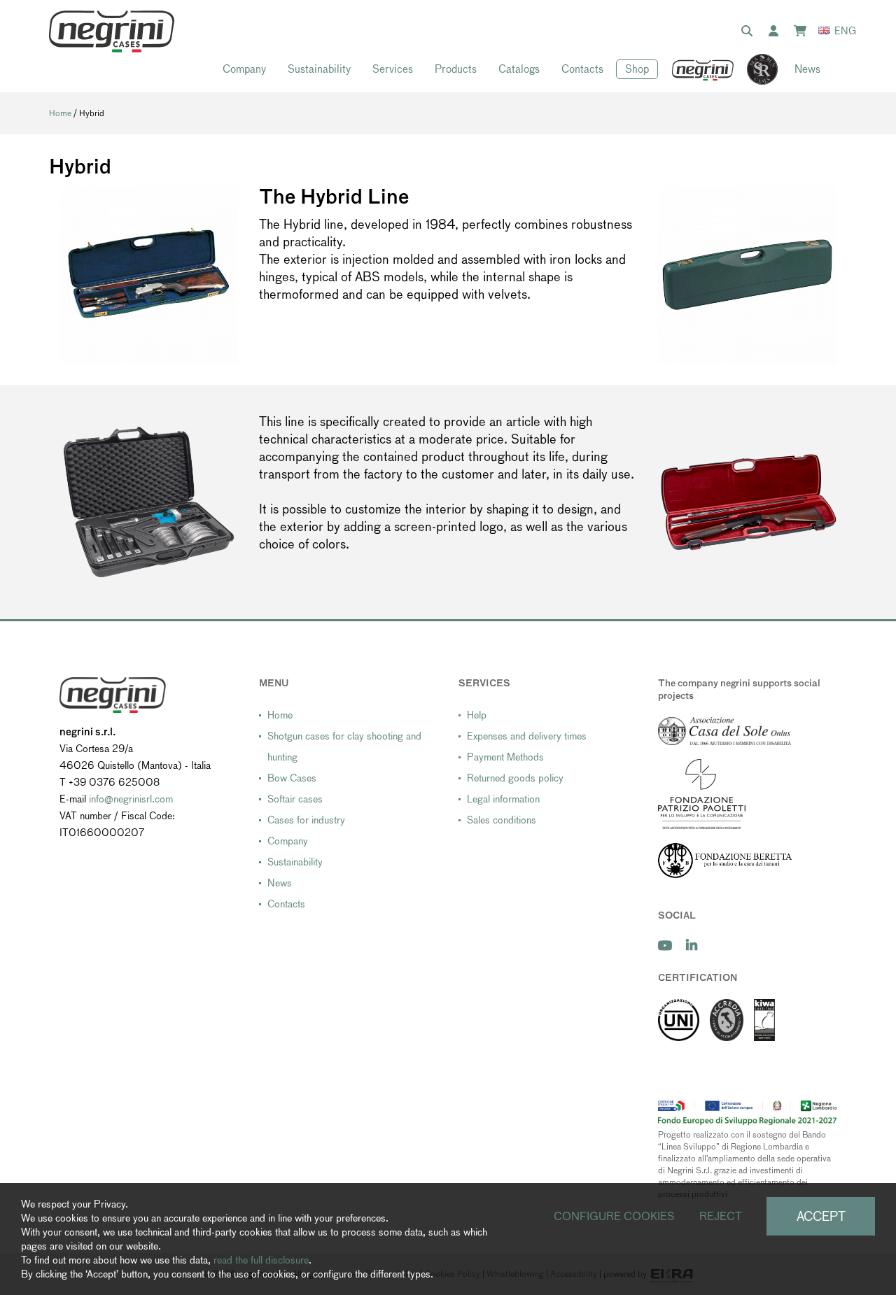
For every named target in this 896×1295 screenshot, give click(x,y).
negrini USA (703, 70)
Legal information (503, 799)
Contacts (582, 69)
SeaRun (755, 70)
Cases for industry (306, 820)
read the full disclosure (261, 1260)
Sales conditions (501, 820)
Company (244, 69)
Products (456, 69)
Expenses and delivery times (527, 736)
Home (60, 113)
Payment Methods (505, 757)
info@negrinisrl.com (131, 799)
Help (476, 715)
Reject (720, 1216)
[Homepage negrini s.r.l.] (111, 31)
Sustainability (319, 69)
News (807, 69)
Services (392, 69)
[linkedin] (691, 945)
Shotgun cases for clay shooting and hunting (344, 746)
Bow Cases (291, 778)
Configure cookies (614, 1216)
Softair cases (295, 799)
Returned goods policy (515, 778)
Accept (821, 1216)
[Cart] (803, 31)
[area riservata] (776, 31)
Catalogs (519, 69)
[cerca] (750, 31)
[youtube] (665, 945)
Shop (637, 69)
